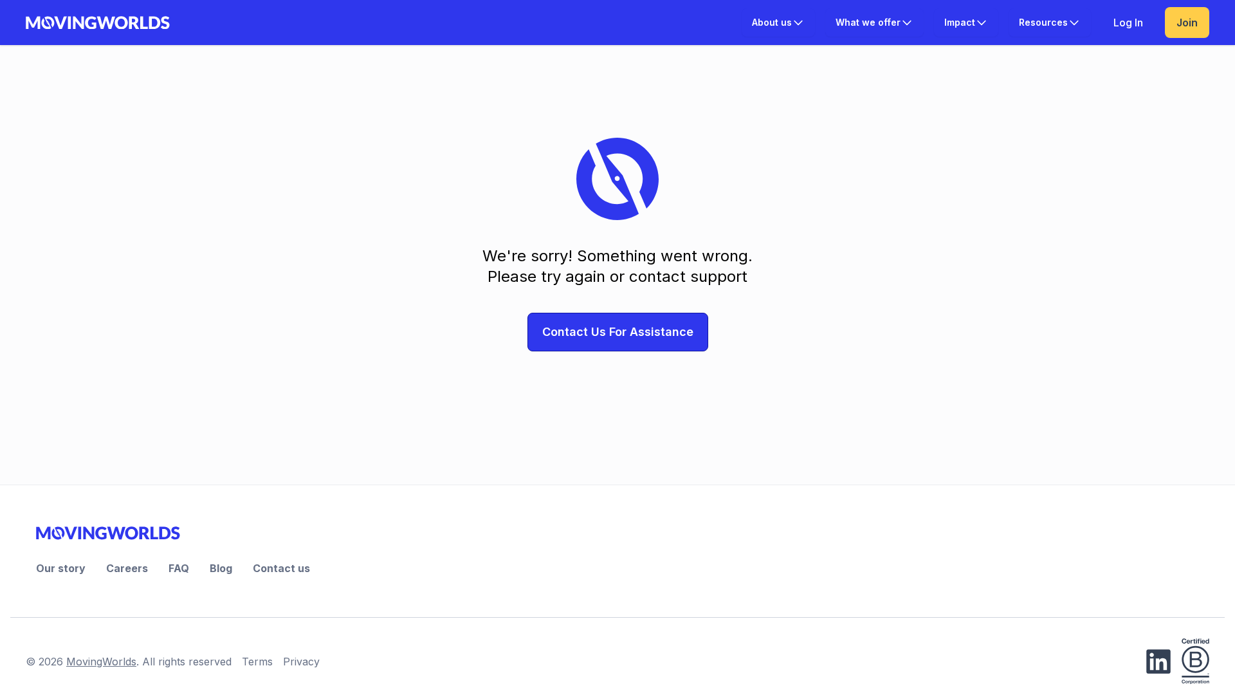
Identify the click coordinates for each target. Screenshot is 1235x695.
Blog (221, 568)
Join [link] (1187, 22)
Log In (1128, 22)
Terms (257, 661)
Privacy (301, 661)
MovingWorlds (101, 661)
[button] (778, 22)
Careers (127, 568)
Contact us (281, 568)
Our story (61, 568)
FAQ (179, 568)
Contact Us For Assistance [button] (617, 331)
